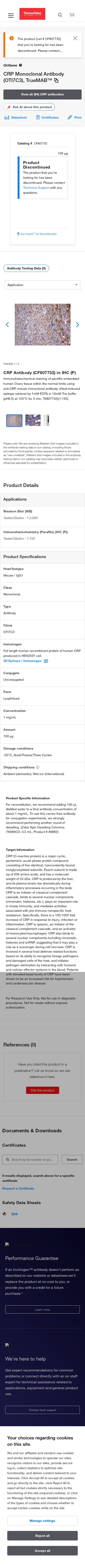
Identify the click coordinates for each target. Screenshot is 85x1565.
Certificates (50, 117)
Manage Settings (42, 1521)
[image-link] (42, 325)
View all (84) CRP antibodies (42, 94)
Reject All (42, 1536)
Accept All (42, 1551)
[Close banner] (75, 39)
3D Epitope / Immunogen (22, 661)
